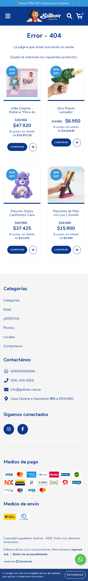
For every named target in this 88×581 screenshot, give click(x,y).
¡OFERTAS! (11, 318)
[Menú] (8, 16)
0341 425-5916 (22, 380)
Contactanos (13, 346)
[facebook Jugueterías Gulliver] (22, 429)
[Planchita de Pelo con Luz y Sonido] (77, 250)
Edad (7, 309)
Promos (9, 328)
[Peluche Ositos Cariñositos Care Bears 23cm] (33, 250)
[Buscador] (69, 16)
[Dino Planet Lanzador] (77, 143)
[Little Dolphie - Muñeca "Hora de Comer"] (33, 147)
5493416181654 (23, 371)
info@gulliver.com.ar (26, 389)
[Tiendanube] (18, 562)
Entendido (75, 575)
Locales (9, 337)
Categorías (12, 300)
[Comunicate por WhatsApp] (80, 559)
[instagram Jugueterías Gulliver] (9, 429)
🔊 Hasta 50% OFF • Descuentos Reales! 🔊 (44, 3)
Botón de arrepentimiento (30, 554)
